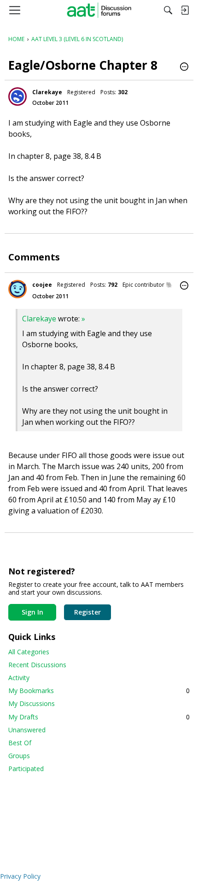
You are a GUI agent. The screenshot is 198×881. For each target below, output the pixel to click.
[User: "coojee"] (17, 289)
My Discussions (31, 703)
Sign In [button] (32, 612)
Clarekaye (47, 92)
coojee (42, 285)
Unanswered (27, 729)
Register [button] (87, 612)
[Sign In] (184, 10)
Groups (19, 755)
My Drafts (99, 716)
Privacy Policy (20, 876)
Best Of (19, 742)
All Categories (28, 651)
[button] (184, 67)
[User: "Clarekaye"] (17, 96)
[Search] (168, 10)
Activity (18, 677)
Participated (26, 768)
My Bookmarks (99, 690)
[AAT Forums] (99, 10)
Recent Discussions (37, 664)
